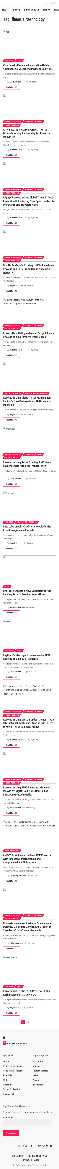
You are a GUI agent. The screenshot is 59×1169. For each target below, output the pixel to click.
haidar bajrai (14, 943)
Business (9, 61)
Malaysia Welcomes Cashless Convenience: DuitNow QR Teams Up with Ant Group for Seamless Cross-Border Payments (27, 927)
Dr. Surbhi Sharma (16, 150)
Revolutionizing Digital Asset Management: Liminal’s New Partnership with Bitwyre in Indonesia (27, 401)
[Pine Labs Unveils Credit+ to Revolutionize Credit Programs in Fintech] (29, 507)
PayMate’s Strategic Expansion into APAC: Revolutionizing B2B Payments (27, 656)
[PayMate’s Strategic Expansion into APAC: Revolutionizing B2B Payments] (29, 635)
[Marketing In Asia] (8, 1146)
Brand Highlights (13, 121)
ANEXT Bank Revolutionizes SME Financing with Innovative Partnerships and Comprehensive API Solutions (27, 859)
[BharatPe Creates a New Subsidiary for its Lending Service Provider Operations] (29, 571)
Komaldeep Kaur (16, 875)
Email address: (8, 1117)
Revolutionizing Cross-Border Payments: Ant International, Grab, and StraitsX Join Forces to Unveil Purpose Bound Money (28, 723)
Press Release (12, 125)
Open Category (12, 851)
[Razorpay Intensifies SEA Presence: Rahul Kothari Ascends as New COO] (29, 971)
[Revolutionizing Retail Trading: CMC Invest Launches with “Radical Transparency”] (29, 442)
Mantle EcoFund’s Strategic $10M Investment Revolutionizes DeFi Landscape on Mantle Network (29, 269)
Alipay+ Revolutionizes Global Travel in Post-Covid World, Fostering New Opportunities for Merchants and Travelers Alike (29, 201)
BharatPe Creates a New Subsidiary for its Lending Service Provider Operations (27, 592)
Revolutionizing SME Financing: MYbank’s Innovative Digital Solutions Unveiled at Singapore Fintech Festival (27, 791)
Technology (31, 522)
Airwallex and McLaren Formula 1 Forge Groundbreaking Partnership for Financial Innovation (26, 133)
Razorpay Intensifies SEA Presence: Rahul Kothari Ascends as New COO (26, 992)
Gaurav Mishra (15, 82)
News (19, 61)
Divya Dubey (14, 285)
